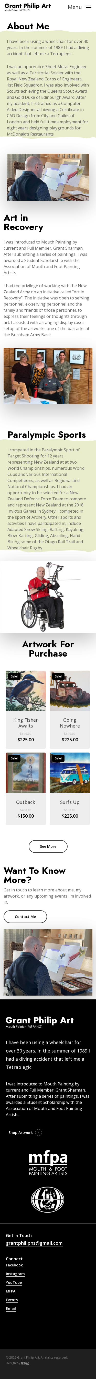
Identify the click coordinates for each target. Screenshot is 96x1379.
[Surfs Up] (70, 773)
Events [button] (12, 1299)
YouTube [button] (14, 1282)
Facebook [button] (14, 1265)
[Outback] (26, 773)
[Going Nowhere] (70, 691)
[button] (79, 7)
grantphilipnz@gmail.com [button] (34, 1243)
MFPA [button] (10, 1291)
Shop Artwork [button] (20, 1132)
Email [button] (11, 1308)
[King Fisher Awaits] (26, 691)
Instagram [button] (15, 1273)
